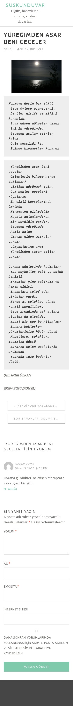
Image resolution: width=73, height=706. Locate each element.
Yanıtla (12, 488)
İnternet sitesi (16, 609)
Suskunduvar (25, 5)
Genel (8, 49)
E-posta (11, 586)
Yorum (10, 531)
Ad (7, 564)
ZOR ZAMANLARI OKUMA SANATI (39, 418)
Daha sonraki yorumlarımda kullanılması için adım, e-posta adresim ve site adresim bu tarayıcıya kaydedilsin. (36, 645)
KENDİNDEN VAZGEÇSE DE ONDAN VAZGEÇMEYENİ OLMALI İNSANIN (41, 405)
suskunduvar (32, 49)
